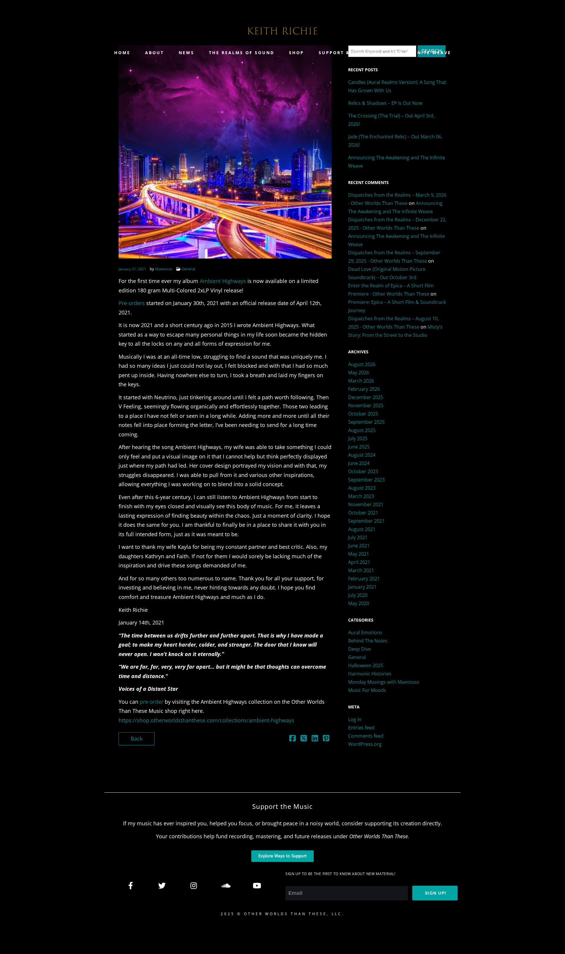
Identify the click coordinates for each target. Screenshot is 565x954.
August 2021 (361, 529)
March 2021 (361, 570)
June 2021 (359, 545)
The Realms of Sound (241, 52)
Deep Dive (359, 649)
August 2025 (361, 430)
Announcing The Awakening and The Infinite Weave (396, 161)
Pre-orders (132, 303)
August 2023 (361, 488)
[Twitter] (162, 885)
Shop (296, 52)
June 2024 (359, 463)
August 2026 (361, 364)
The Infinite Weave (422, 52)
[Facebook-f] (130, 885)
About (154, 52)
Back (136, 738)
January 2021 (362, 587)
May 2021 (358, 554)
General (188, 268)
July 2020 (358, 595)
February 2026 (364, 389)
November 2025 (365, 405)
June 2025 (359, 446)
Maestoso (163, 268)
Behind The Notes (368, 640)
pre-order (152, 701)
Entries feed (361, 727)
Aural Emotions (365, 632)
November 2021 (365, 504)
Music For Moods (367, 690)
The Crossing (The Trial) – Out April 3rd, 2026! (391, 119)
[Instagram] (193, 885)
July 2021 (358, 537)
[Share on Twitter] (303, 738)
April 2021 (359, 562)
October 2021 (363, 512)
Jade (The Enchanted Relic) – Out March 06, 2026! (395, 140)
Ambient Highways (223, 280)
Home (122, 52)
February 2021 (364, 578)
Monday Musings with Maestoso (383, 682)
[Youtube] (256, 885)
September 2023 (366, 479)
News (186, 52)
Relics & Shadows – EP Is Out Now (385, 103)
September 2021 (366, 521)
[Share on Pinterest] (326, 738)
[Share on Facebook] (292, 738)
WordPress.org (365, 744)
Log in (354, 719)
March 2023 (361, 496)
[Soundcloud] (225, 885)
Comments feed (365, 736)
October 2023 (363, 471)
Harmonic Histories (369, 673)
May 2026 (358, 372)
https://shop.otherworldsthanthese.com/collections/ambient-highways (206, 720)
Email (292, 881)
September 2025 (366, 422)
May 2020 (358, 603)
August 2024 (361, 455)
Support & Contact (348, 52)
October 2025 (363, 413)
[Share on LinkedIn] (314, 738)
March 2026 (361, 380)
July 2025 (358, 438)
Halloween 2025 (365, 665)
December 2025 (365, 397)
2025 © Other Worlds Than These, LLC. (282, 913)
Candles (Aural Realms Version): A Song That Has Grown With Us (397, 86)
